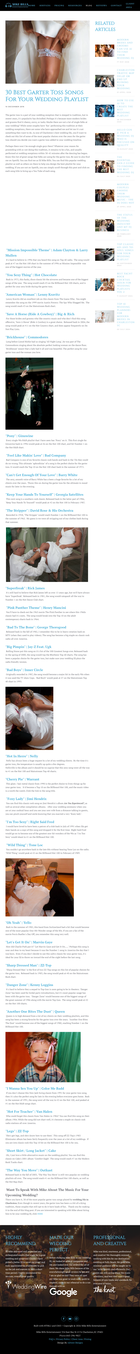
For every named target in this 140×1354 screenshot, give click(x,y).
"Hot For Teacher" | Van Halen (28, 1111)
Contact (116, 5)
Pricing (59, 5)
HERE (40, 1213)
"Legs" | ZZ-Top (17, 1131)
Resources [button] (75, 5)
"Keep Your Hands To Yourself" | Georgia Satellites (44, 494)
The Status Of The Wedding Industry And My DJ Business (125, 222)
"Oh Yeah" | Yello (18, 922)
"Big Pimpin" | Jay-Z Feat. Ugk (28, 647)
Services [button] (45, 5)
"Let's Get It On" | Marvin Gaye (28, 942)
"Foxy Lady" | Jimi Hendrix (25, 799)
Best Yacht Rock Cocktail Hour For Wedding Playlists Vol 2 (125, 282)
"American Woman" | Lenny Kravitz (32, 294)
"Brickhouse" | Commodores (26, 337)
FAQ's (52, 1339)
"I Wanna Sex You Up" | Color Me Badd (34, 1088)
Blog (89, 5)
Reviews (101, 5)
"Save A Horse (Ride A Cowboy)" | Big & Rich (39, 314)
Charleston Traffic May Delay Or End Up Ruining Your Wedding (126, 79)
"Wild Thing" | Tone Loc (24, 845)
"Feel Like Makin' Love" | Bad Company (35, 455)
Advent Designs (75, 1342)
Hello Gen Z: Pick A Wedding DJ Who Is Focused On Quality (125, 137)
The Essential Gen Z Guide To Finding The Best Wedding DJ (126, 165)
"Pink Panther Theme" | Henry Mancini (35, 607)
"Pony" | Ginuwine (19, 436)
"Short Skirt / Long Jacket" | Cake (30, 1150)
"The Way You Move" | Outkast (28, 1170)
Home (31, 5)
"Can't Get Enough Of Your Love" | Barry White (41, 475)
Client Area (130, 5)
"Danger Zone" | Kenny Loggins (29, 985)
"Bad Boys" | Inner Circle (24, 670)
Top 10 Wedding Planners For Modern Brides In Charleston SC (126, 315)
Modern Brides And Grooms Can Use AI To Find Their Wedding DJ (125, 49)
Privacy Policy (63, 1339)
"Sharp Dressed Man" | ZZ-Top (28, 965)
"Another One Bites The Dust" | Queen (35, 1011)
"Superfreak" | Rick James (25, 588)
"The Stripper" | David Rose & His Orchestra (39, 510)
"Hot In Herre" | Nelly (21, 756)
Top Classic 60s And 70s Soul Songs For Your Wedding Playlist (125, 252)
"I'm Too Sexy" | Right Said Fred (29, 822)
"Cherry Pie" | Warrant (22, 779)
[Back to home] (16, 5)
